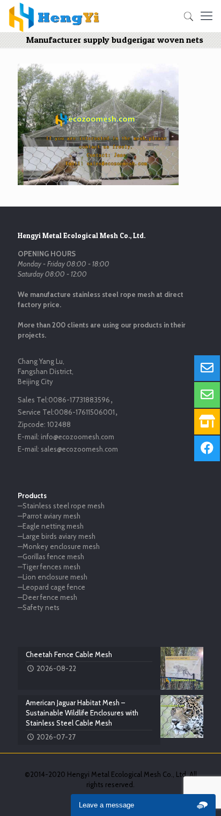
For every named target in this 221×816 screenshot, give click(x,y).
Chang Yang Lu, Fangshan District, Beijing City (45, 371)
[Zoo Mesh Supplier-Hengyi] (54, 16)
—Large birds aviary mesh (56, 536)
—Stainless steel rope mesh (61, 505)
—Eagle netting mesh (51, 526)
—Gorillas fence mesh (51, 556)
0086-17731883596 (79, 399)
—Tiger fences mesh (49, 566)
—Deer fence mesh (47, 597)
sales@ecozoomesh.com (79, 449)
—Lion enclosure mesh (52, 577)
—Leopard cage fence (51, 587)
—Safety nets (39, 607)
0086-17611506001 (84, 412)
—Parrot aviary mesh (49, 516)
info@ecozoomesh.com (77, 436)
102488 (59, 424)
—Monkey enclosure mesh (59, 546)
